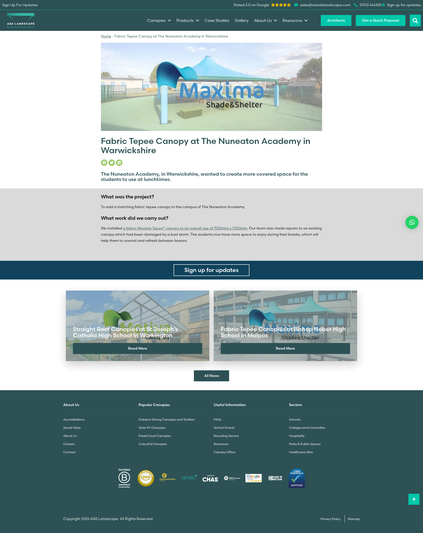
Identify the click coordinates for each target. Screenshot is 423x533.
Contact (69, 452)
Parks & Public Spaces (305, 444)
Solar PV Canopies (152, 428)
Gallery (242, 20)
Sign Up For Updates (20, 5)
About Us (70, 436)
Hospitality (296, 436)
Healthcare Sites (301, 452)
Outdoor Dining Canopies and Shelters (167, 419)
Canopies (156, 20)
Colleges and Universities (307, 428)
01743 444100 (370, 5)
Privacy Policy (331, 519)
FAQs (217, 419)
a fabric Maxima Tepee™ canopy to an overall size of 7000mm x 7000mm (185, 228)
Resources (221, 444)
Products (185, 20)
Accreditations (74, 419)
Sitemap (354, 519)
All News (211, 375)
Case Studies (216, 20)
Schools (295, 419)
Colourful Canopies (153, 444)
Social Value (72, 428)
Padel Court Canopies (155, 436)
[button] (412, 222)
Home (106, 36)
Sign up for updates (404, 5)
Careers (69, 444)
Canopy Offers (224, 452)
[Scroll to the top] (413, 499)
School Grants (224, 428)
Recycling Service (226, 436)
